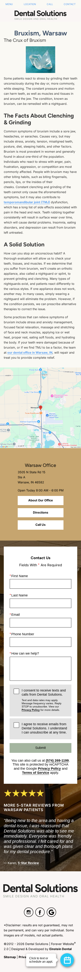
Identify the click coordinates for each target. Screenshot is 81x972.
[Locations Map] (40, 408)
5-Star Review (28, 863)
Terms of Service (35, 773)
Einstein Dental (60, 949)
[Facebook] (40, 912)
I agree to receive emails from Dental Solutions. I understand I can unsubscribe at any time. (44, 728)
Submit (40, 748)
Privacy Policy (31, 709)
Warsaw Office (40, 465)
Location (30, 4)
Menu (9, 4)
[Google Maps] (51, 912)
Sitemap (10, 957)
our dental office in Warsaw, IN (29, 352)
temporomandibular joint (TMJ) (27, 202)
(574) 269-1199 (57, 760)
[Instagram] (28, 912)
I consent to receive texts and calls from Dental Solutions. (44, 699)
